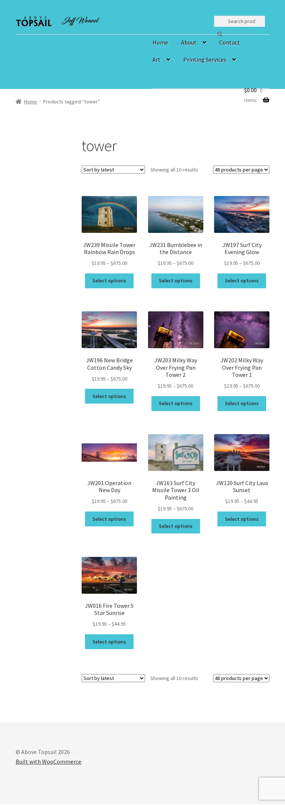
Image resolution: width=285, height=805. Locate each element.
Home (160, 42)
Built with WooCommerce (48, 761)
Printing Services (204, 59)
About (189, 42)
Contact (229, 42)
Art (157, 59)
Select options (109, 280)
